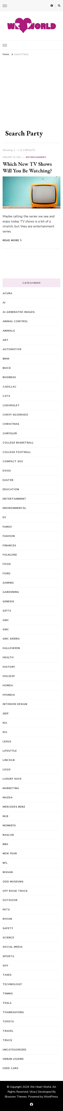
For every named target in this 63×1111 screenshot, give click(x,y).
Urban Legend (13, 1059)
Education (11, 489)
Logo (7, 769)
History (9, 667)
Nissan (8, 872)
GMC (6, 620)
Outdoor (10, 900)
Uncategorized (14, 1049)
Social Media (13, 947)
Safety (8, 928)
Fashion (9, 536)
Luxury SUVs (12, 778)
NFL (5, 863)
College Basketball (18, 442)
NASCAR (8, 835)
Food (7, 564)
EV (4, 517)
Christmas (11, 424)
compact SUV (13, 461)
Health (8, 657)
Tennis (8, 993)
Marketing (11, 788)
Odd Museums (13, 881)
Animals (9, 330)
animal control (15, 321)
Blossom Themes (16, 1097)
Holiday (9, 676)
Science (8, 937)
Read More (11, 240)
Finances (9, 545)
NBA (5, 844)
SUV (5, 965)
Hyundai (9, 695)
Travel (8, 1031)
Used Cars (10, 1068)
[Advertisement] (31, 90)
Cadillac (9, 386)
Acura (7, 293)
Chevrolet (11, 405)
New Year (10, 853)
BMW (6, 358)
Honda (8, 685)
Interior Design (15, 704)
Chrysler (10, 433)
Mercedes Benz (14, 806)
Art (6, 340)
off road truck (15, 891)
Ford (6, 573)
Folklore (10, 554)
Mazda (8, 797)
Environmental (14, 508)
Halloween (11, 648)
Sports (8, 956)
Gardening (11, 592)
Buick (7, 368)
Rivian (7, 919)
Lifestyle (10, 751)
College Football (17, 452)
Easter (8, 480)
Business (9, 377)
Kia (5, 732)
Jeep (6, 713)
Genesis (8, 601)
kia (5, 723)
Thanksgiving (13, 1012)
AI (4, 302)
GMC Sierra (11, 638)
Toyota (8, 1021)
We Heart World (40, 1087)
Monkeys (9, 825)
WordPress (51, 1097)
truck (7, 1040)
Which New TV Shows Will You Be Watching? (27, 167)
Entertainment (36, 157)
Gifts (7, 610)
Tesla (7, 1003)
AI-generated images (19, 312)
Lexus (7, 741)
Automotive (12, 349)
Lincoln (9, 760)
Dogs (7, 470)
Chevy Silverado (15, 414)
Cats (6, 396)
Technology (12, 984)
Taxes (7, 975)
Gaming (8, 582)
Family (7, 526)
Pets (6, 909)
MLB (5, 816)
